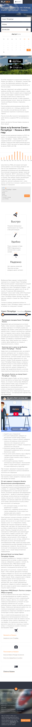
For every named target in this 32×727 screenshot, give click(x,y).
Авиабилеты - (11, 638)
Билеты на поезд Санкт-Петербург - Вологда (12, 698)
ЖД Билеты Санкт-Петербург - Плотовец (11, 711)
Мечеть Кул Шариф (8, 658)
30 (28, 50)
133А (3, 188)
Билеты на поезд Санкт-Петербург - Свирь (11, 700)
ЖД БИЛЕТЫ (19, 1)
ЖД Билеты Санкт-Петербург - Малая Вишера (12, 709)
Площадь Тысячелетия (18, 654)
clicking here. (13, 721)
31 (3, 52)
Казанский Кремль (8, 654)
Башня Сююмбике (17, 658)
